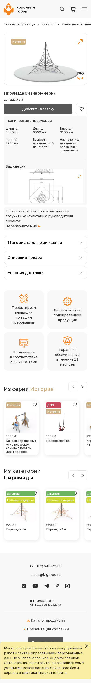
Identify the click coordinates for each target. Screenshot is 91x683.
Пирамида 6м (56, 529)
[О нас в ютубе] (35, 585)
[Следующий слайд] (82, 386)
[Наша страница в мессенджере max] (67, 585)
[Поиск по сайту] (62, 9)
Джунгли (13, 494)
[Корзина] (73, 9)
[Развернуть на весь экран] (80, 42)
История (18, 41)
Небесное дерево (20, 500)
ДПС (50, 405)
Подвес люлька (58, 441)
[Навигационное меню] (84, 9)
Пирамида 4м (16, 529)
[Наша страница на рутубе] (57, 585)
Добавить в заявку (38, 109)
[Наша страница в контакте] (24, 585)
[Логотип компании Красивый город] (20, 9)
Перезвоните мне (21, 226)
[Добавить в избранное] (82, 109)
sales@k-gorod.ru (45, 575)
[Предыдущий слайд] (73, 386)
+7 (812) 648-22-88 (46, 566)
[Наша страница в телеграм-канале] (46, 585)
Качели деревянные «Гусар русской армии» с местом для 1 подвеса (21, 446)
